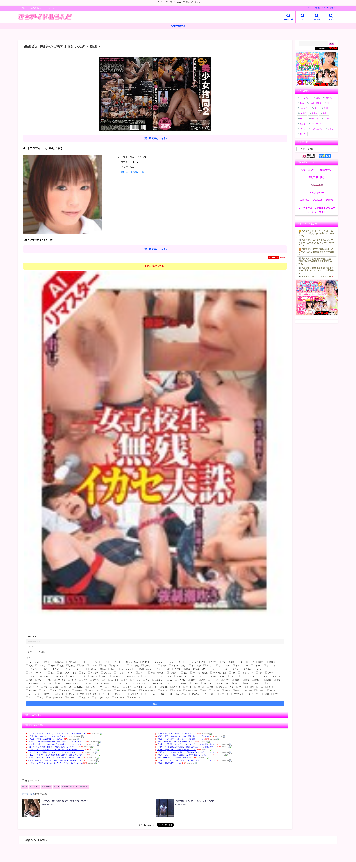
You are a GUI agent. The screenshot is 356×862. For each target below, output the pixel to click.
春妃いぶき (28, 794)
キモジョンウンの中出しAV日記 (317, 200)
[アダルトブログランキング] (310, 156)
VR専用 (303, 113)
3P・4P (303, 134)
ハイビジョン (305, 98)
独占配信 (314, 118)
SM (25, 786)
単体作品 (47, 786)
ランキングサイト (330, 8)
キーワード (31, 636)
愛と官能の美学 (316, 177)
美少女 (85, 786)
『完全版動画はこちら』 (155, 138)
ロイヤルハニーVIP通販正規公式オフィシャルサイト (316, 210)
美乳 (318, 98)
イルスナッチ (317, 192)
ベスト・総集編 (315, 103)
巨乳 (302, 103)
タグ (28, 658)
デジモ (330, 129)
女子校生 (327, 108)
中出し (302, 118)
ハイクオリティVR (318, 124)
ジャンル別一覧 (314, 8)
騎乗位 (314, 113)
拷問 (66, 786)
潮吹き (75, 786)
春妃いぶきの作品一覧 (132, 172)
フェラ (302, 129)
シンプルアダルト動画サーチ (316, 169)
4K (328, 103)
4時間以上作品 (316, 129)
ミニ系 (326, 118)
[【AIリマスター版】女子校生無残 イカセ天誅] (155, 449)
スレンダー (304, 108)
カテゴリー (31, 647)
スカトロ (35, 786)
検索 (155, 704)
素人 (316, 108)
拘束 (57, 786)
